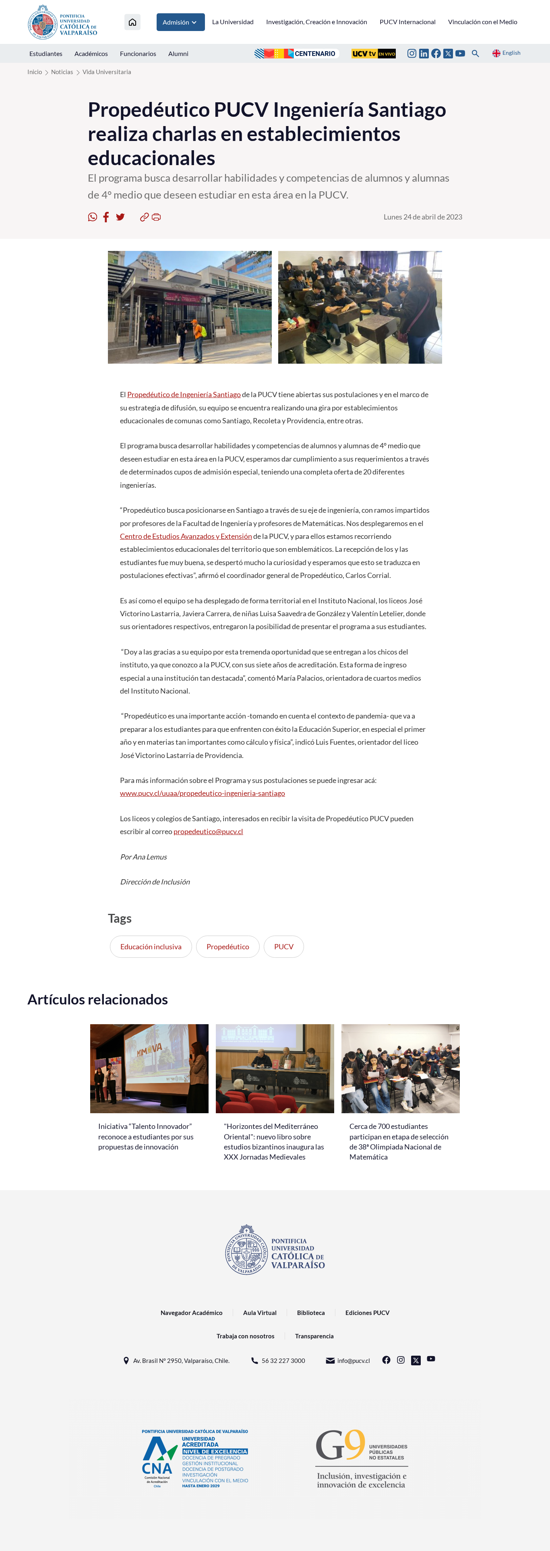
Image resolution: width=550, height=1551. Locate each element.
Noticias (62, 71)
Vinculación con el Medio (482, 21)
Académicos (91, 53)
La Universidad (233, 21)
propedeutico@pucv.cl (208, 831)
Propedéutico (228, 946)
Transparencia (314, 1336)
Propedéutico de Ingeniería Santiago (184, 394)
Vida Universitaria (107, 71)
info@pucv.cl (353, 1360)
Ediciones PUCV (367, 1312)
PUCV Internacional (408, 21)
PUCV (284, 946)
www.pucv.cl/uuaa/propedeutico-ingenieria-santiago (202, 793)
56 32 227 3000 (283, 1360)
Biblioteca (311, 1312)
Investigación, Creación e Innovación (316, 21)
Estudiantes (45, 53)
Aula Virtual (260, 1312)
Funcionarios (138, 53)
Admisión (176, 22)
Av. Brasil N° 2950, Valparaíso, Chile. (181, 1360)
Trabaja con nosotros (246, 1336)
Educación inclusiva (151, 946)
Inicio (34, 71)
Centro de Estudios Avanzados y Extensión (186, 536)
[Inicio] (132, 22)
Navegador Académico (192, 1312)
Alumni (178, 53)
